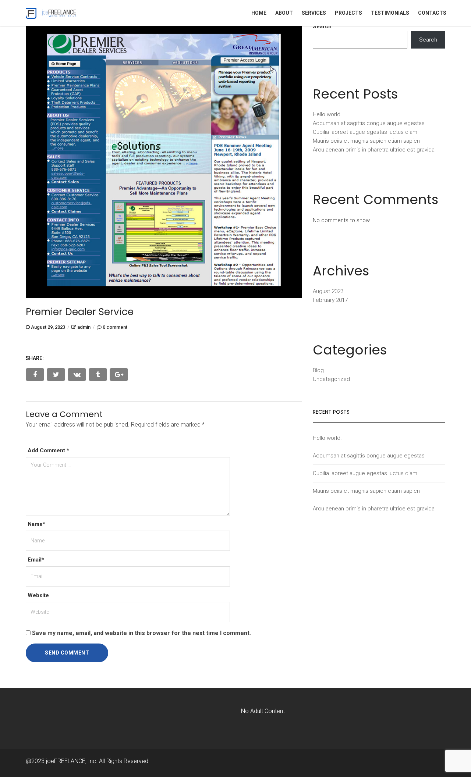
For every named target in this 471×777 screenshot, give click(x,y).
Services (314, 13)
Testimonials (390, 13)
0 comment (115, 327)
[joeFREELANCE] (51, 13)
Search (322, 26)
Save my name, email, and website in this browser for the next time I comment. (141, 633)
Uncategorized (331, 379)
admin (84, 327)
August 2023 (328, 291)
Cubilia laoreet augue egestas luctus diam (365, 132)
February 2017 (330, 300)
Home (258, 13)
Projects (348, 13)
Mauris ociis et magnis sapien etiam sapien (366, 141)
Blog (318, 370)
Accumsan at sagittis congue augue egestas (369, 123)
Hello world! (327, 114)
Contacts (432, 13)
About (284, 13)
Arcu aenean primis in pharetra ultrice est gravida (374, 149)
